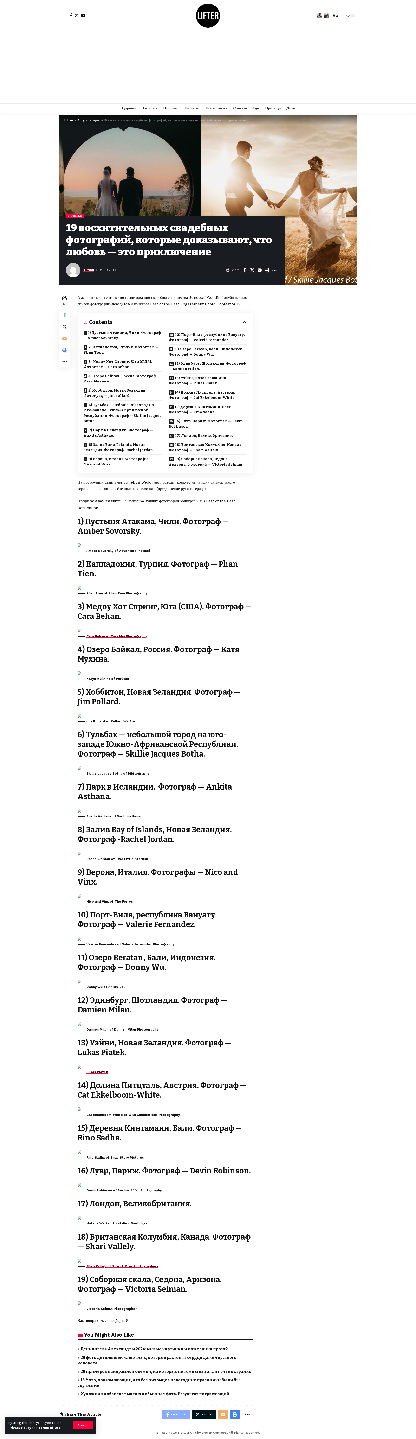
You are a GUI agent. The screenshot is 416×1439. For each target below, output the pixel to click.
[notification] (319, 15)
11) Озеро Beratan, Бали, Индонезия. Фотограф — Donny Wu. (206, 352)
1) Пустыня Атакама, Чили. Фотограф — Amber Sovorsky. (122, 335)
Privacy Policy (19, 1428)
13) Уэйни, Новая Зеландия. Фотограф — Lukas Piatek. (198, 381)
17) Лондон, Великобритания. (204, 435)
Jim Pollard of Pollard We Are (110, 721)
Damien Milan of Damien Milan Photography (122, 1029)
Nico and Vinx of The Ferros (109, 901)
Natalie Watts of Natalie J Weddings (116, 1223)
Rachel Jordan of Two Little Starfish (117, 859)
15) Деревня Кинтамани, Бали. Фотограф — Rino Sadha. (201, 409)
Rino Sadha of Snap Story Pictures (115, 1157)
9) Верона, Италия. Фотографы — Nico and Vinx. (118, 462)
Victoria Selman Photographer (111, 1309)
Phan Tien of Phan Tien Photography (116, 593)
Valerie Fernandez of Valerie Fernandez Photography (130, 944)
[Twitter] (76, 15)
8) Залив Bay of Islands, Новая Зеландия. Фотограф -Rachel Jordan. (119, 447)
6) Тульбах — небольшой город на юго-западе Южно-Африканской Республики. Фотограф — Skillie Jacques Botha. (122, 413)
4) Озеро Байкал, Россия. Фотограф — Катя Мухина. (122, 379)
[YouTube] (83, 15)
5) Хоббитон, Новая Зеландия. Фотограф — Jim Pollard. (115, 393)
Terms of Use (50, 1428)
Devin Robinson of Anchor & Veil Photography (124, 1190)
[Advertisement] (208, 67)
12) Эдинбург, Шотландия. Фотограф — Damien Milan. (207, 366)
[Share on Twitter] (252, 270)
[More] (274, 270)
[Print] (267, 270)
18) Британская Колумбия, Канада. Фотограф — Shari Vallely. (205, 447)
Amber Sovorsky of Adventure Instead (118, 551)
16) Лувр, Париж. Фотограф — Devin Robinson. (206, 424)
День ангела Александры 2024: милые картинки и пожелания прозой (154, 1349)
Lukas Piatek (97, 1072)
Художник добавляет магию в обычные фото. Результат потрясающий (155, 1394)
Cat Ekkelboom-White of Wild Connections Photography (133, 1115)
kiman (88, 270)
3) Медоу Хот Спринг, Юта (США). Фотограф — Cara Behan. (118, 364)
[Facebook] (71, 15)
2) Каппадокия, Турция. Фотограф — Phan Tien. (121, 350)
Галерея (75, 215)
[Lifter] (208, 16)
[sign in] (63, 16)
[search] (326, 15)
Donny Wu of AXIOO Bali (105, 987)
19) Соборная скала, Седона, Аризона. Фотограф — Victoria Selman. (206, 462)
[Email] (259, 270)
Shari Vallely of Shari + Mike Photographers (122, 1266)
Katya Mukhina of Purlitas (107, 679)
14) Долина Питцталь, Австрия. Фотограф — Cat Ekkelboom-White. (202, 395)
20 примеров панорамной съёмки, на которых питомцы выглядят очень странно (166, 1371)
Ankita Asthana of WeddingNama (113, 816)
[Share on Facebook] (244, 270)
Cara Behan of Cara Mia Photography (116, 636)
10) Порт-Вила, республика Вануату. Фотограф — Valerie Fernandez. (207, 337)
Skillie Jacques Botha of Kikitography (117, 773)
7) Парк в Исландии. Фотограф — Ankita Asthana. (118, 433)
